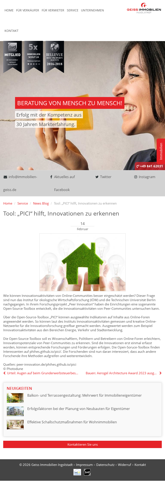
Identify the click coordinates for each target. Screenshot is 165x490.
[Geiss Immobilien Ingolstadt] (144, 8)
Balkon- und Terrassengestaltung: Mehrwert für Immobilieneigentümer (84, 395)
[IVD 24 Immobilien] (87, 472)
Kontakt (11, 31)
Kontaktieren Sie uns (82, 444)
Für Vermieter (53, 10)
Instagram (146, 176)
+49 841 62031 (151, 166)
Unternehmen (92, 10)
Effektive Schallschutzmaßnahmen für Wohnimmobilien (72, 422)
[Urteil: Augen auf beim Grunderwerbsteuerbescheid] (4, 373)
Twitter (105, 176)
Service (72, 10)
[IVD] (77, 472)
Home (9, 10)
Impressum (84, 464)
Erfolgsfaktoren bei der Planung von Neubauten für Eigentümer (78, 408)
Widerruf (124, 464)
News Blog (41, 203)
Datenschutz (105, 464)
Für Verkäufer (27, 10)
